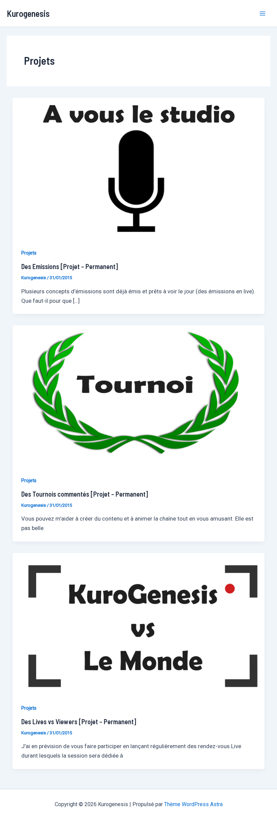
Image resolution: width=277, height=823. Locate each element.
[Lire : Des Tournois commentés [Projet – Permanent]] (138, 395)
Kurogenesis (28, 13)
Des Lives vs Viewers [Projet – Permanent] (78, 721)
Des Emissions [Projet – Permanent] (69, 266)
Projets (28, 253)
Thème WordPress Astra (193, 804)
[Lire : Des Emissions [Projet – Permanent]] (138, 168)
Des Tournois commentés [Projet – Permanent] (84, 494)
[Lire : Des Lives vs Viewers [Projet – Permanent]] (138, 623)
